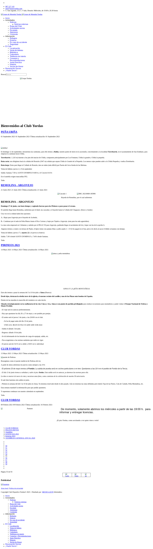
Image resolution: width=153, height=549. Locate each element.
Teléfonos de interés (18, 56)
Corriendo (14, 34)
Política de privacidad (16, 488)
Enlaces (13, 40)
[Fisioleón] (5, 484)
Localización (15, 48)
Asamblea (8, 432)
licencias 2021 (10, 436)
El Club (8, 46)
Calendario (14, 54)
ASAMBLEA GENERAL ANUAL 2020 (20, 438)
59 (6, 464)
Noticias (13, 22)
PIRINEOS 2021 (10, 245)
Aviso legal (4, 488)
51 (6, 448)
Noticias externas (21, 24)
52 (6, 450)
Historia (13, 64)
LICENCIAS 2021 (12, 434)
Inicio (7, 18)
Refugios (13, 38)
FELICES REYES (12, 430)
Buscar (3, 74)
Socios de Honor (16, 66)
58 (6, 462)
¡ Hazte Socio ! (11, 70)
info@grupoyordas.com (13, 9)
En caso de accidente (18, 42)
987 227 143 (9, 6)
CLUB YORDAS (10, 348)
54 (6, 454)
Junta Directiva (16, 62)
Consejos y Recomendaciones (17, 59)
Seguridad (14, 44)
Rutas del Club (16, 26)
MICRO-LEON (48, 492)
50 (6, 446)
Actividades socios (17, 28)
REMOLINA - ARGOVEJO (17, 185)
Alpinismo (14, 32)
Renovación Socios (13, 68)
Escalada (13, 30)
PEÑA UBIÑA (9, 131)
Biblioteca (14, 52)
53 (6, 452)
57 (6, 460)
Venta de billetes (16, 50)
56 (6, 458)
